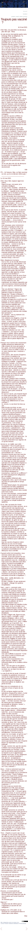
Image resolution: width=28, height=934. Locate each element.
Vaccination (25, 16)
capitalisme (13, 16)
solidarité (21, 16)
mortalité (17, 16)
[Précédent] (7, 929)
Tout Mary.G (25, 13)
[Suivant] (21, 929)
